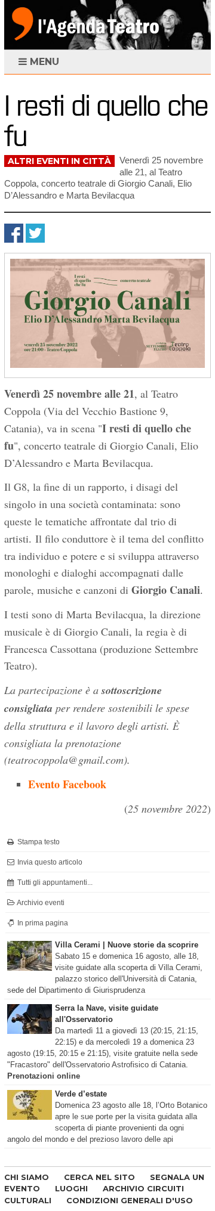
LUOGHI (71, 1188)
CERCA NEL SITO (99, 1177)
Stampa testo (38, 842)
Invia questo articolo (49, 862)
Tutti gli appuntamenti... (54, 882)
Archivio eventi (40, 903)
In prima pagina (42, 923)
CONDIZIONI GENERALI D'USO (129, 1200)
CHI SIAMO (26, 1177)
